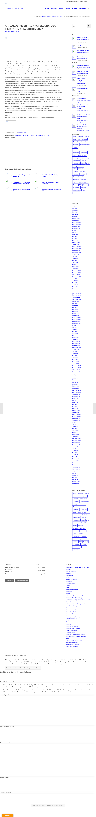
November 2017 (76, 416)
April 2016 (75, 455)
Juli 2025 (74, 232)
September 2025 (76, 228)
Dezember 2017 (76, 414)
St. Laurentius (76, 187)
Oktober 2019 (76, 370)
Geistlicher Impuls (82, 155)
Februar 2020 (76, 362)
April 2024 (75, 262)
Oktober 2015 (76, 467)
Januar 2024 (75, 269)
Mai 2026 (74, 212)
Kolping (74, 168)
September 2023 (76, 277)
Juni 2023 (75, 281)
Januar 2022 (75, 315)
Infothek (68, 594)
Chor (79, 139)
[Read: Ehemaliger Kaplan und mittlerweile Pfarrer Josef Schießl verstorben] (74, 89)
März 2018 (75, 408)
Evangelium (75, 144)
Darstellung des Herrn (25, 135)
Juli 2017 (74, 424)
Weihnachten (76, 193)
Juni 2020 (75, 354)
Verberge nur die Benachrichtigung (55, 805)
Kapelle (83, 163)
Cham (16, 135)
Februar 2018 (76, 410)
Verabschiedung (77, 190)
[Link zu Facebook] (89, 1)
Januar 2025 (75, 244)
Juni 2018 (75, 402)
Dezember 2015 (76, 463)
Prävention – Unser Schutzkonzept (75, 634)
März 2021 (75, 335)
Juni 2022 (75, 305)
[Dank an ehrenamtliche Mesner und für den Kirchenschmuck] (1, 408)
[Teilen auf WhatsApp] (7, 145)
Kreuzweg (80, 168)
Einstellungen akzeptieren (38, 805)
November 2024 (76, 248)
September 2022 (76, 299)
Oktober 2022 (76, 297)
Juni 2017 (75, 426)
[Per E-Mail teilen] (7, 161)
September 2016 (76, 445)
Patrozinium (83, 179)
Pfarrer (74, 182)
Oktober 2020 (76, 345)
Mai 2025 (74, 236)
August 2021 (75, 325)
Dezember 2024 (76, 246)
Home (67, 587)
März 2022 (75, 311)
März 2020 (75, 360)
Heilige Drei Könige (85, 158)
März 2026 (75, 216)
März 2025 (75, 240)
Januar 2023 (75, 291)
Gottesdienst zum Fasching (83, 45)
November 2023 (76, 273)
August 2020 (75, 349)
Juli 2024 (74, 256)
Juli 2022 (74, 303)
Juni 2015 (75, 475)
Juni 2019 (75, 378)
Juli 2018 (74, 400)
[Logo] (14, 8)
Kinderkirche (84, 166)
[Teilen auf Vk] (7, 156)
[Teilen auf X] (7, 142)
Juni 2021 (75, 329)
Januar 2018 (75, 412)
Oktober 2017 (76, 418)
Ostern (74, 176)
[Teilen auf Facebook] (7, 140)
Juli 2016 (74, 449)
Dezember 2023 (76, 271)
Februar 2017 (76, 434)
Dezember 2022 (76, 293)
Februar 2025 (76, 242)
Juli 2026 (74, 208)
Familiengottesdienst (85, 144)
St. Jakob (47, 135)
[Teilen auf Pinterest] (7, 148)
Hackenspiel (76, 158)
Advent (74, 136)
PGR (80, 185)
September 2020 (76, 347)
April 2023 (75, 285)
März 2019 (75, 384)
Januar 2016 (75, 461)
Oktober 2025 (76, 226)
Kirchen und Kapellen (71, 610)
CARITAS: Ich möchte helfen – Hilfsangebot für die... (83, 39)
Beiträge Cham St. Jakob (12, 31)
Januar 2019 (75, 388)
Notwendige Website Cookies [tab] (8, 695)
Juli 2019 (74, 376)
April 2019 (75, 382)
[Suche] (89, 8)
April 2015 (75, 479)
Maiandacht (82, 171)
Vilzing (83, 190)
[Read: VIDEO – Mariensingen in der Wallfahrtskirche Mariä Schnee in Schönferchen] (74, 66)
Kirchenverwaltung (71, 616)
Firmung (75, 147)
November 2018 (76, 392)
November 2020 (76, 343)
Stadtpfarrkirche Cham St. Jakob (74, 640)
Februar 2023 (76, 289)
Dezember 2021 (76, 317)
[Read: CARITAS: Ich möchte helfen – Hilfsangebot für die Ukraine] (74, 38)
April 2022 (75, 309)
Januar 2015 (75, 483)
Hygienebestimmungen (72, 589)
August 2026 (75, 206)
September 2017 (76, 420)
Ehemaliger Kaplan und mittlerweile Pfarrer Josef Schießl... (83, 89)
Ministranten (83, 174)
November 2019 (76, 368)
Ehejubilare (84, 139)
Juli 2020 (74, 352)
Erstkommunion (83, 142)
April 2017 (75, 430)
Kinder (87, 163)
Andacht (87, 136)
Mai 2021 (74, 331)
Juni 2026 (75, 210)
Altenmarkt (80, 136)
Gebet (74, 155)
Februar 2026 (76, 218)
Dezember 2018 (76, 390)
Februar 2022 (76, 313)
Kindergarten (76, 166)
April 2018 (75, 406)
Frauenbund (76, 152)
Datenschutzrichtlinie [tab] (5, 792)
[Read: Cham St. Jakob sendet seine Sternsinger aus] (74, 58)
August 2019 (75, 374)
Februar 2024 (76, 267)
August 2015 (75, 471)
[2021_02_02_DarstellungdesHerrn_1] (34, 48)
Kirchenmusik (69, 614)
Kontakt (68, 620)
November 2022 (76, 295)
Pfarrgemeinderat (82, 182)
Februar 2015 (76, 481)
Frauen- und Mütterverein (79, 150)
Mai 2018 (74, 404)
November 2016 (76, 441)
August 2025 (75, 230)
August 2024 (75, 254)
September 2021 (76, 323)
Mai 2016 (74, 453)
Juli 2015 (74, 473)
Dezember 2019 (76, 366)
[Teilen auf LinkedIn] (7, 150)
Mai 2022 (74, 307)
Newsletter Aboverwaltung (73, 628)
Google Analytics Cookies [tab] (7, 726)
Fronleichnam (84, 152)
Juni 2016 (75, 451)
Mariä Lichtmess (38, 135)
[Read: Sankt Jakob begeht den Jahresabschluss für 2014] (74, 51)
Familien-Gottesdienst (72, 579)
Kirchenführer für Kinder (72, 612)
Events (67, 577)
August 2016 (75, 447)
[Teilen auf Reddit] (7, 158)
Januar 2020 (75, 364)
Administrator (22, 132)
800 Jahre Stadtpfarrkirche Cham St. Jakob (77, 567)
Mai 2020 (74, 356)
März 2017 (75, 432)
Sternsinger (84, 187)
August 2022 (75, 301)
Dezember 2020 (76, 341)
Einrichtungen (69, 575)
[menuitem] (47, 8)
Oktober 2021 (76, 321)
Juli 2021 (74, 327)
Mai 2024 (74, 260)
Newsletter (68, 624)
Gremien (68, 585)
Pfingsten (75, 185)
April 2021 (75, 333)
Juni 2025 (75, 234)
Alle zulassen (36, 668)
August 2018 (75, 398)
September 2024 (76, 252)
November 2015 (76, 465)
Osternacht (80, 176)
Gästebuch (69, 581)
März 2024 (75, 264)
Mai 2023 (74, 283)
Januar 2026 (75, 220)
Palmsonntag (76, 179)
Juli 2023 (74, 279)
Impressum (69, 592)
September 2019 (76, 372)
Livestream (75, 171)
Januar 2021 (75, 339)
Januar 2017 (75, 437)
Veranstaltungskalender (72, 642)
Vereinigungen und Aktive (72, 644)
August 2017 (75, 422)
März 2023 (75, 287)
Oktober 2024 (76, 250)
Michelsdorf (75, 174)
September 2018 (76, 396)
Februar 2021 (76, 337)
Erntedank (75, 142)
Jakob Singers (76, 160)
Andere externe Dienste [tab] (6, 743)
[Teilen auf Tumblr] (7, 153)
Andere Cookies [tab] (4, 777)
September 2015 (76, 469)
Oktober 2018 (76, 394)
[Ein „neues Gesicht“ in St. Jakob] (94, 408)
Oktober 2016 (76, 443)
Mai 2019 (74, 380)
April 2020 (75, 358)
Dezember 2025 (76, 222)
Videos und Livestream (72, 646)
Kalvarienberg (76, 163)
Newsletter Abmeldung (72, 626)
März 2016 (75, 457)
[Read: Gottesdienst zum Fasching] (74, 46)
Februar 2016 (76, 459)
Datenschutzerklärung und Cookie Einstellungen (18, 668)
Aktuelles (68, 569)
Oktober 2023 (76, 275)
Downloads (69, 573)
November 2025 (76, 224)
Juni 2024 (75, 258)
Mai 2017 (74, 428)
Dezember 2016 (76, 438)
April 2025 (75, 238)
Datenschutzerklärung (71, 571)
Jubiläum (84, 160)
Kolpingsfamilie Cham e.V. (73, 618)
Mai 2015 (74, 477)
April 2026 (75, 214)
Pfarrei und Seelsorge (71, 630)
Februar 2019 (76, 386)
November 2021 (76, 319)
